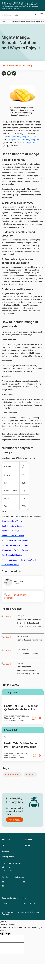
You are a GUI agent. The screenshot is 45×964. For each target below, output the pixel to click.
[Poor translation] (7, 933)
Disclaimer (5, 903)
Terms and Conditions (10, 898)
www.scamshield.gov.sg (10, 8)
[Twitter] (4, 868)
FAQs (4, 845)
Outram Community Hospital (16, 136)
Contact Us (29, 840)
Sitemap (5, 851)
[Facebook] (11, 868)
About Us (6, 840)
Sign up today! (15, 820)
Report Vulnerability (29, 903)
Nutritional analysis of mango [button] (18, 65)
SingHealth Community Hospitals (24, 139)
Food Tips (30, 774)
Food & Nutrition (12, 774)
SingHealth (31, 142)
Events (27, 845)
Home (3, 21)
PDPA (24, 898)
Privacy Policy (8, 856)
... (8, 21)
